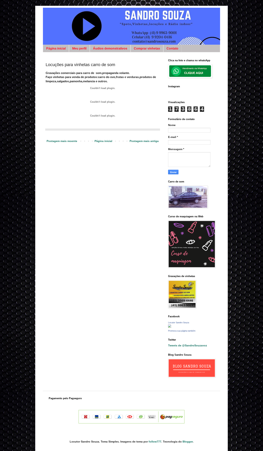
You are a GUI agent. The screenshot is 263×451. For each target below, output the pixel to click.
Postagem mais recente (62, 141)
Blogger (188, 441)
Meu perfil (79, 48)
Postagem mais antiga (144, 141)
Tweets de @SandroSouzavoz (187, 345)
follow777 (155, 441)
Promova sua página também (181, 331)
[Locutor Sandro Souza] (169, 326)
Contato (172, 48)
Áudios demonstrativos (110, 48)
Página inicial (56, 48)
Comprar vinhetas (147, 48)
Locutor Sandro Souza (178, 322)
